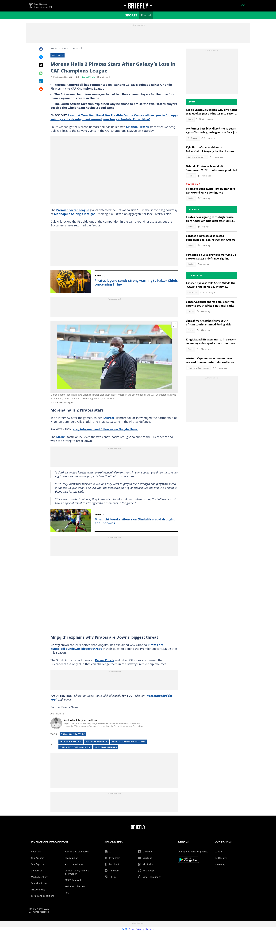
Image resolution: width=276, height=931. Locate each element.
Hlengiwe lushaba (106, 747)
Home (53, 48)
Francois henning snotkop (128, 741)
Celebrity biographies (197, 157)
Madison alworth (96, 741)
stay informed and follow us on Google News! (105, 429)
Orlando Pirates (137, 127)
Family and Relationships (198, 367)
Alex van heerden (70, 741)
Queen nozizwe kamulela (75, 747)
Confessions (193, 138)
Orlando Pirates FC (73, 734)
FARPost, (109, 418)
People (191, 311)
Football (146, 15)
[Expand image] (174, 325)
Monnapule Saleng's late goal (75, 214)
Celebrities (192, 292)
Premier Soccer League (72, 210)
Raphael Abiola (88, 77)
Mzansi (61, 437)
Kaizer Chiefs (104, 660)
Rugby (190, 119)
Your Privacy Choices (141, 929)
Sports (131, 15)
